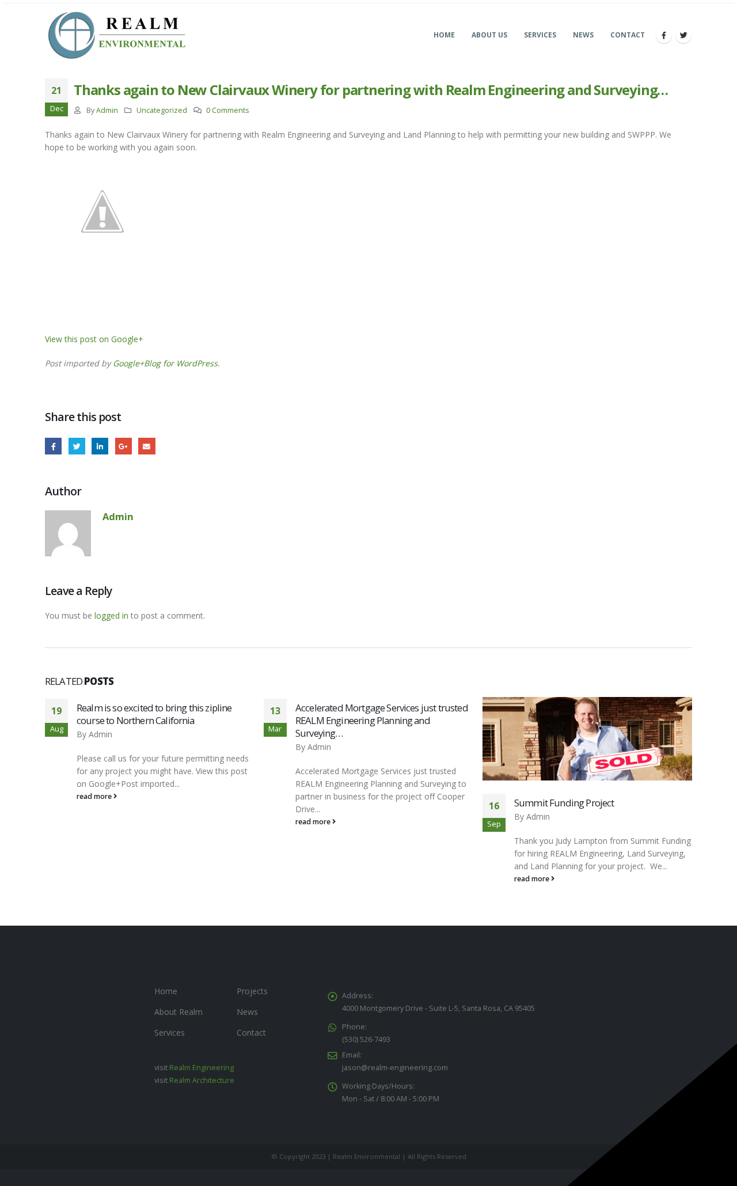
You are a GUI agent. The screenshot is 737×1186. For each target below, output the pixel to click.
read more (95, 796)
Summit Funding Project (564, 802)
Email (146, 446)
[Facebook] (664, 35)
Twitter (77, 446)
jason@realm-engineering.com (395, 1068)
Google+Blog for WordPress (165, 363)
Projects (252, 991)
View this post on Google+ (94, 339)
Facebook (53, 446)
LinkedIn (100, 446)
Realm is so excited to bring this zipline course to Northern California (154, 714)
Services (540, 35)
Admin (107, 110)
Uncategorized (161, 110)
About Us (489, 35)
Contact (627, 35)
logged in (111, 615)
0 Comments (227, 110)
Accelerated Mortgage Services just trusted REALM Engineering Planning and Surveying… (381, 720)
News (583, 35)
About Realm (178, 1011)
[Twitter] (683, 35)
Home (444, 35)
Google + (123, 446)
